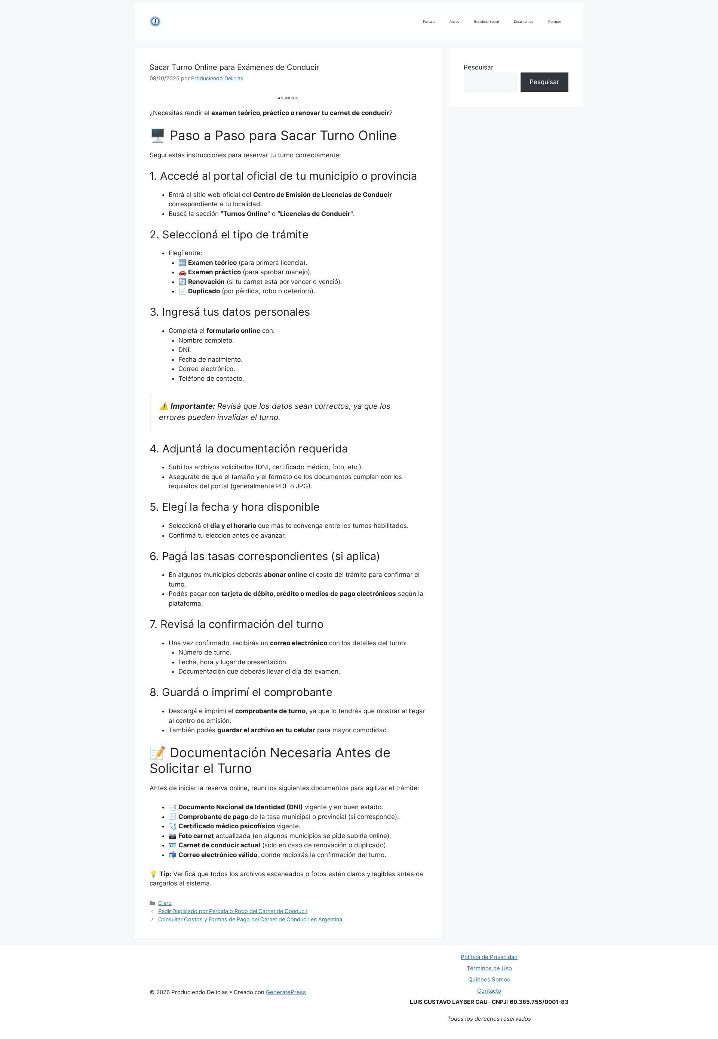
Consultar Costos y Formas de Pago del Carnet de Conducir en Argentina (250, 919)
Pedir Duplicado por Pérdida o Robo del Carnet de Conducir (232, 911)
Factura (429, 21)
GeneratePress (286, 992)
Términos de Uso (489, 968)
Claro (165, 903)
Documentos (523, 21)
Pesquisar (478, 67)
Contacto (489, 990)
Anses (454, 21)
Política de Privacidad (489, 957)
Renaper (554, 21)
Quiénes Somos (489, 979)
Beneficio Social (486, 21)
